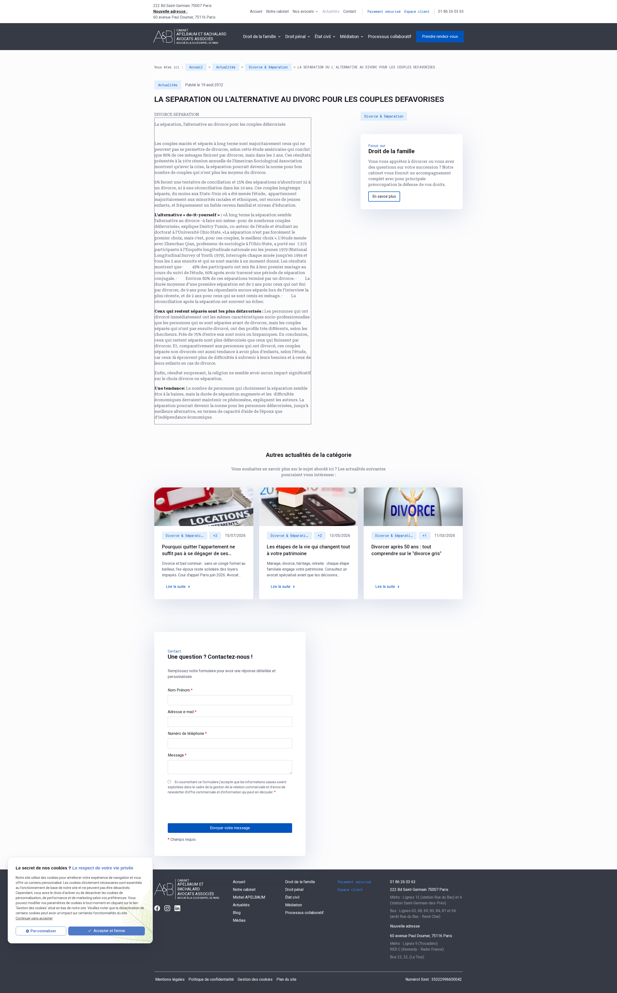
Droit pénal (295, 36)
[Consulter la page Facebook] (157, 908)
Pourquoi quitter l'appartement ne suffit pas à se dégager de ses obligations (198, 550)
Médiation (349, 36)
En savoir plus (384, 196)
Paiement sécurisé (384, 11)
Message (177, 755)
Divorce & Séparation (268, 67)
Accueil (256, 11)
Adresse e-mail (182, 712)
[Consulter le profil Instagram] (167, 908)
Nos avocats (303, 11)
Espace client (416, 11)
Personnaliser (43, 931)
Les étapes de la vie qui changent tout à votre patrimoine (308, 550)
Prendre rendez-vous (440, 36)
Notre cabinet (277, 11)
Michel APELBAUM (249, 897)
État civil (323, 36)
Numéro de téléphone (187, 733)
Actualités (330, 11)
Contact (349, 11)
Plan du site (286, 979)
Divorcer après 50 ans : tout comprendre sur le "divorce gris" (406, 550)
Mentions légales (170, 979)
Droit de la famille (259, 36)
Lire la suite (176, 586)
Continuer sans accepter (34, 918)
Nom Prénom (180, 690)
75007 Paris (182, 5)
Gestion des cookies (255, 979)
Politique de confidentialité (211, 979)
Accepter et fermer (109, 930)
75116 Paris (184, 17)
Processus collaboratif (389, 36)
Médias (239, 920)
